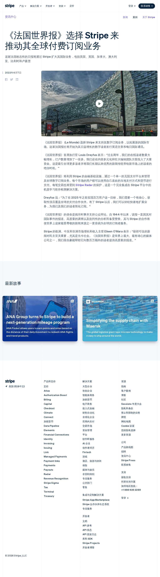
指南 (123, 386)
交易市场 (87, 425)
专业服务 (87, 478)
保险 (84, 465)
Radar (47, 474)
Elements (49, 430)
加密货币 (48, 421)
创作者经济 (88, 447)
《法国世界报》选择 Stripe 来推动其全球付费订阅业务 (62, 40)
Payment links (52, 460)
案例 (135, 17)
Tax (46, 487)
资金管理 (87, 430)
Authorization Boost (55, 395)
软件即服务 (88, 439)
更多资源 (126, 434)
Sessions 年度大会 (131, 403)
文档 (84, 521)
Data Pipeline (51, 425)
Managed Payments (55, 456)
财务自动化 (88, 412)
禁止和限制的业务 (130, 412)
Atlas (47, 390)
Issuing (48, 447)
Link (46, 452)
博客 (123, 395)
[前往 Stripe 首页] (8, 381)
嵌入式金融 (88, 408)
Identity (48, 439)
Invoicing (49, 443)
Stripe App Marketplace (96, 499)
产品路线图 (127, 447)
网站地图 (126, 421)
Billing (47, 399)
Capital (48, 403)
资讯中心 (10, 16)
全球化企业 (88, 417)
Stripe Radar (84, 185)
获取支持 (126, 477)
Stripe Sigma (51, 482)
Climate (48, 412)
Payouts (48, 469)
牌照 (123, 417)
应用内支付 (88, 421)
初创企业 (87, 390)
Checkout (49, 408)
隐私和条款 (127, 408)
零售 (84, 487)
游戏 (84, 456)
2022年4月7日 (13, 72)
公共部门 (87, 482)
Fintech (86, 452)
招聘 (123, 451)
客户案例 (126, 390)
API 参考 (87, 525)
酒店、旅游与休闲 (92, 460)
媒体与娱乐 (88, 469)
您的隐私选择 (128, 430)
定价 (72, 5)
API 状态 (87, 529)
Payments (49, 465)
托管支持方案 (128, 481)
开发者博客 (88, 547)
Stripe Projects (91, 543)
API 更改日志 (89, 534)
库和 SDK (87, 538)
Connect (48, 417)
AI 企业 (86, 443)
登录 (130, 5)
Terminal (49, 491)
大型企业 (87, 386)
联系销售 (145, 5)
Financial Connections (56, 434)
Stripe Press (128, 460)
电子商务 (87, 403)
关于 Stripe (148, 17)
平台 (84, 434)
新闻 (125, 17)
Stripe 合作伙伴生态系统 (95, 504)
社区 (123, 399)
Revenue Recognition (56, 478)
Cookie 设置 (127, 425)
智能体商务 (88, 395)
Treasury (49, 496)
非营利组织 (88, 474)
